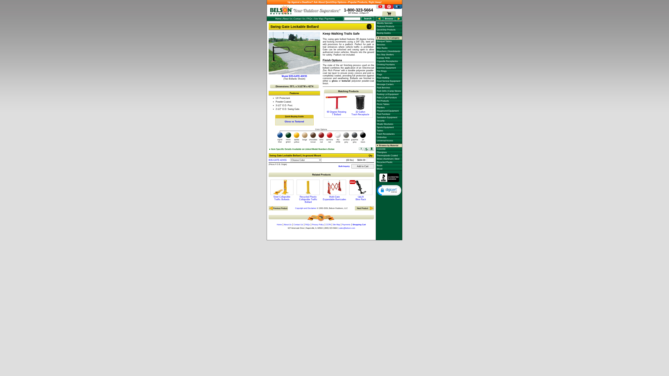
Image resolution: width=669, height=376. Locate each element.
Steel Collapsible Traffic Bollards (281, 198)
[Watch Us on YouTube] (380, 8)
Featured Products (385, 26)
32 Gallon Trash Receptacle (360, 113)
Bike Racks (382, 48)
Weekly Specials (385, 23)
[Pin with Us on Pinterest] (389, 8)
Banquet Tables (384, 41)
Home (278, 18)
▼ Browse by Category (387, 38)
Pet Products (383, 101)
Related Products (321, 174)
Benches (381, 45)
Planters (381, 107)
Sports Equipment (385, 127)
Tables (380, 131)
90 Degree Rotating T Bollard (336, 113)
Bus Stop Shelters (385, 54)
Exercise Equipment (386, 68)
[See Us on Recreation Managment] (397, 8)
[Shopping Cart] (389, 15)
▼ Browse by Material (387, 145)
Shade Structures (385, 124)
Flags (379, 74)
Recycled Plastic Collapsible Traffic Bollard (308, 199)
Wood (379, 169)
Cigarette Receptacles (387, 61)
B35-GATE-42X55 (278, 160)
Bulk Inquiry (344, 166)
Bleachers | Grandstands (388, 51)
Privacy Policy (318, 225)
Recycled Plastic (385, 162)
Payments (330, 18)
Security (381, 121)
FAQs (309, 18)
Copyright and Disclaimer (305, 208)
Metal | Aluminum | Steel (388, 159)
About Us (287, 18)
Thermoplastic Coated (387, 155)
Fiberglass (382, 152)
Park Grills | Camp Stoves (389, 91)
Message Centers (385, 84)
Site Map (318, 18)
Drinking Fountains (386, 64)
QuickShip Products (386, 30)
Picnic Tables (383, 104)
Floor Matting (383, 78)
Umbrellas (382, 137)
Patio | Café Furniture (387, 97)
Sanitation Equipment (387, 117)
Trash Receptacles (386, 134)
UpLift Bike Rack (361, 198)
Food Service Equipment (388, 81)
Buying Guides (384, 33)
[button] (389, 190)
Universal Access (385, 140)
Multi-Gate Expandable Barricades (334, 198)
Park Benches (383, 88)
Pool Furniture (383, 114)
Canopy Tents (383, 58)
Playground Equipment (388, 111)
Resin (379, 165)
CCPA (328, 225)
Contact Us (299, 18)
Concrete (381, 149)
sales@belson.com (347, 228)
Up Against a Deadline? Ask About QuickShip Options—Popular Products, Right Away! (335, 2)
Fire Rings (382, 71)
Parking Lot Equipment (387, 94)
